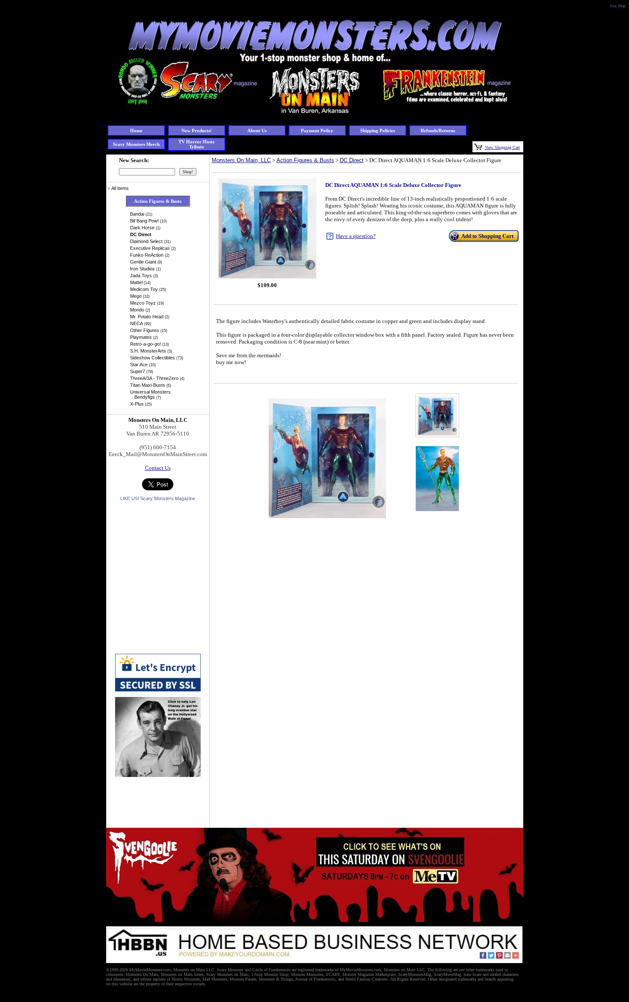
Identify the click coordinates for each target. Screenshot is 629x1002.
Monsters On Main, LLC (241, 160)
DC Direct (352, 160)
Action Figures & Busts (305, 160)
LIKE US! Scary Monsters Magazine (157, 498)
